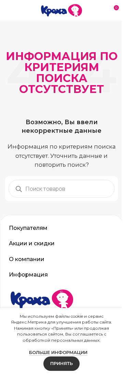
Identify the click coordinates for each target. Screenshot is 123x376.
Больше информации (55, 352)
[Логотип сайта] (61, 10)
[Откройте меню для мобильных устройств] (8, 10)
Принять (59, 363)
